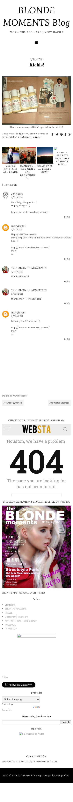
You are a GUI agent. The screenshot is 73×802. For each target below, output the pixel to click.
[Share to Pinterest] (61, 134)
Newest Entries (13, 402)
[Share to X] (56, 134)
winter (37, 137)
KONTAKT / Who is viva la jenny (21, 620)
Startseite (10, 604)
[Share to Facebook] (53, 134)
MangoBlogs (63, 775)
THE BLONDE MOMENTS (29, 268)
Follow (5, 677)
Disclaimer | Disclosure (16, 616)
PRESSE (8, 612)
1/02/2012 (17, 197)
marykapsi (18, 226)
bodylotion (22, 133)
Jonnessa (17, 193)
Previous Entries (59, 402)
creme (33, 133)
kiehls (13, 137)
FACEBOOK (10, 624)
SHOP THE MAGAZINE (15, 608)
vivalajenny (25, 137)
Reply (67, 216)
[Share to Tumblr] (65, 134)
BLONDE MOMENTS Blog (27, 775)
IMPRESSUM (11, 628)
